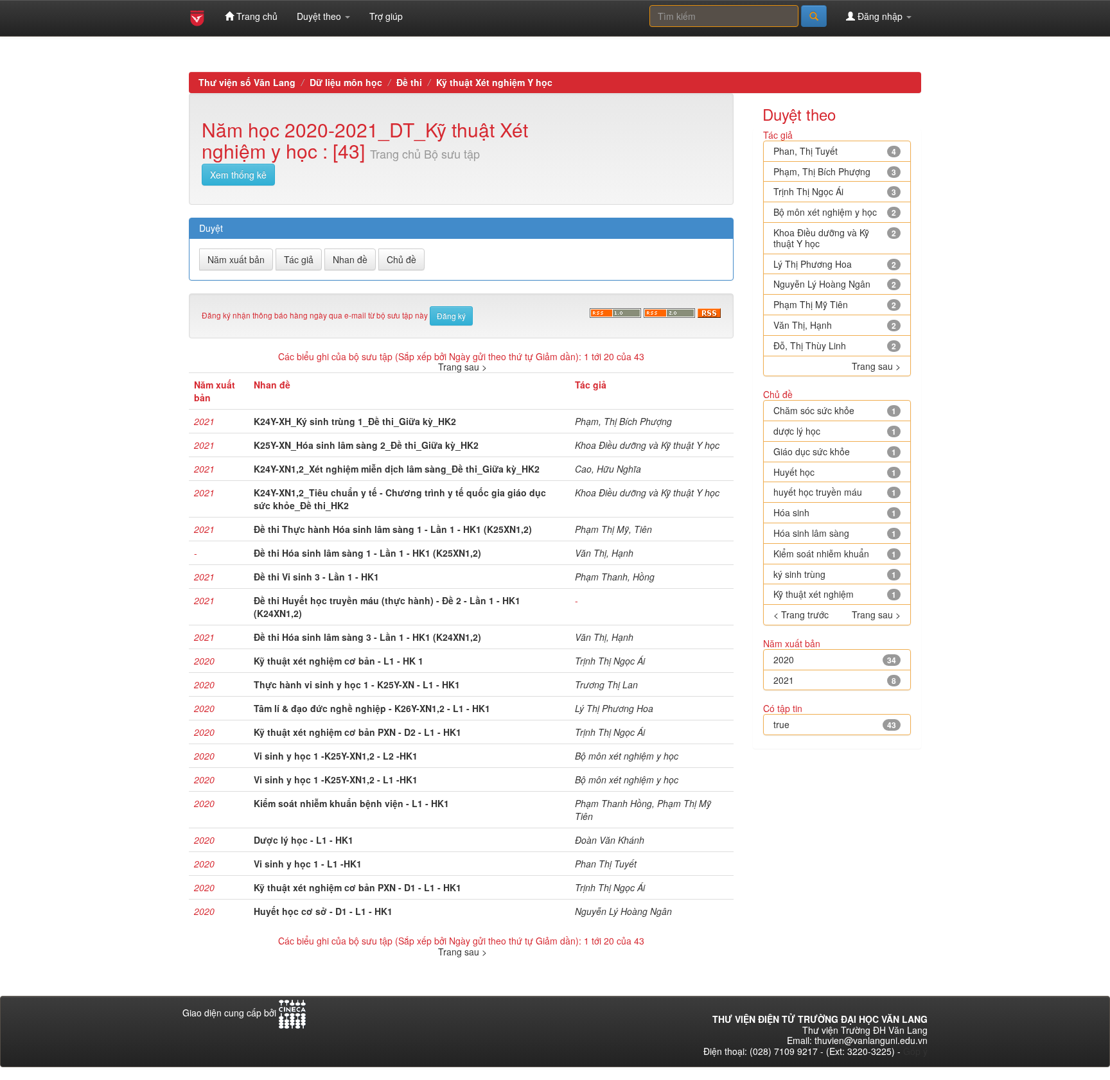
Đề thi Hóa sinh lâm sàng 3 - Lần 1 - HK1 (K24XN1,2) (367, 637)
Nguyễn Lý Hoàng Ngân (623, 911)
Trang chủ (256, 16)
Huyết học (794, 472)
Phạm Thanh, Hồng (615, 576)
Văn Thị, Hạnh (604, 552)
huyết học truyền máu (817, 491)
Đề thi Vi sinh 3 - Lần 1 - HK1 (316, 576)
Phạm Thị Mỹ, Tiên (613, 529)
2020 (783, 659)
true (781, 724)
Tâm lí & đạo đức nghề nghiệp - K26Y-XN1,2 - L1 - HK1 (372, 708)
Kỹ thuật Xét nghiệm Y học (494, 82)
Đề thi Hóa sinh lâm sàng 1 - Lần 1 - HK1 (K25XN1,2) (367, 552)
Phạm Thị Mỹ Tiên (810, 304)
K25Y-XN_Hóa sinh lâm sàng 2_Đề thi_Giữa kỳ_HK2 (366, 445)
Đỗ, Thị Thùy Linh (809, 345)
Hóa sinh (791, 512)
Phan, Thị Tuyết (805, 150)
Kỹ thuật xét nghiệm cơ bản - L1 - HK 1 (338, 660)
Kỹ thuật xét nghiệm (813, 594)
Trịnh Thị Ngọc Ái (610, 660)
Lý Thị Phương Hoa (614, 708)
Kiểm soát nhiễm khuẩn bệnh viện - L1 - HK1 (351, 803)
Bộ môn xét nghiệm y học (626, 755)
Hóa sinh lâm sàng (811, 533)
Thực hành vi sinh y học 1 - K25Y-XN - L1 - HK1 (357, 684)
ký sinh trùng (799, 574)
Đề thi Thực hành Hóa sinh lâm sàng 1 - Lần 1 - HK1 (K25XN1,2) (393, 529)
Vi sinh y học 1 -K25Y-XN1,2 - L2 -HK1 (336, 755)
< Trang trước (801, 614)
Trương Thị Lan (606, 684)
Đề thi (409, 82)
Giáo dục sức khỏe (811, 451)
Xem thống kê (238, 174)
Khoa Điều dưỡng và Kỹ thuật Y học (647, 445)
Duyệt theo (320, 16)
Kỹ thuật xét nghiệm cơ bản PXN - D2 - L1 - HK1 (357, 732)
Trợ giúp (386, 16)
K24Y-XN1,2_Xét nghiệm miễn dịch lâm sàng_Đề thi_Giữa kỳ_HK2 (397, 468)
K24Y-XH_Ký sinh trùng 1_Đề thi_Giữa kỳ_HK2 (355, 421)
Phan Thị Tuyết (606, 863)
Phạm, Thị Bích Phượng (623, 421)
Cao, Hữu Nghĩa (608, 468)
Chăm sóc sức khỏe (813, 410)
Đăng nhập (880, 16)
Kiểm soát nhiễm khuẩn (821, 553)
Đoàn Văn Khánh (609, 839)
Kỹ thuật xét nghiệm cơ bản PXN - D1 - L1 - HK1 (357, 887)
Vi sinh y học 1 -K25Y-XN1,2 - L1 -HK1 (336, 779)
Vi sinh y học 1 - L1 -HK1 (308, 863)
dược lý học (796, 430)
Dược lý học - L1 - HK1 (303, 839)
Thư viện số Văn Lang (246, 82)
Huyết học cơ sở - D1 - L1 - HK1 (323, 911)
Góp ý (915, 1051)
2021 (783, 680)
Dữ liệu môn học (346, 82)
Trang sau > (462, 366)
